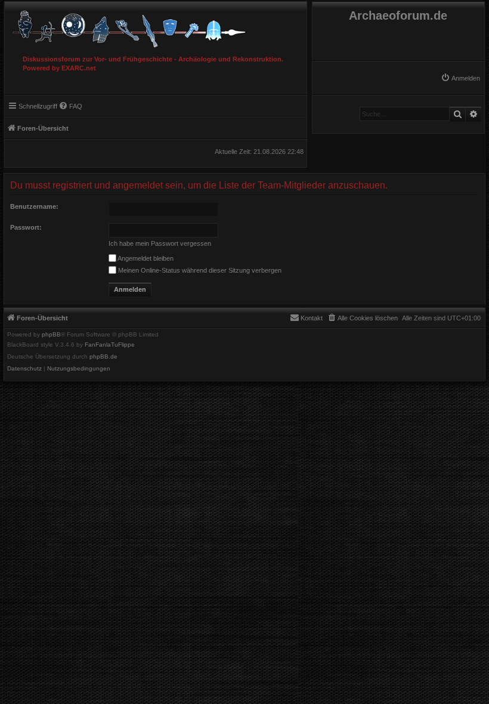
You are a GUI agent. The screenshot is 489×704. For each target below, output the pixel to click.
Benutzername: (34, 206)
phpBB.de (103, 357)
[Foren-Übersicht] (156, 26)
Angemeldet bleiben (145, 258)
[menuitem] (460, 78)
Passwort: (26, 227)
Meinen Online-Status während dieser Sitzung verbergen (198, 270)
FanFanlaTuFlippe (110, 345)
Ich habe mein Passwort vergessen (160, 243)
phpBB (51, 335)
